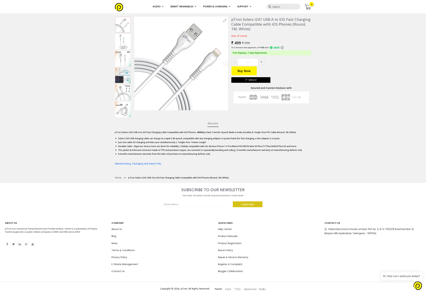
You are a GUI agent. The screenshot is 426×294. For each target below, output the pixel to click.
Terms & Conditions (123, 250)
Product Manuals (227, 236)
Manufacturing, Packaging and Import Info (138, 163)
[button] (234, 62)
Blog (113, 236)
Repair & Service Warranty (233, 257)
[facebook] (7, 243)
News (114, 243)
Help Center (225, 229)
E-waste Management (124, 264)
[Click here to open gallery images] (225, 21)
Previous (137, 64)
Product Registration (230, 243)
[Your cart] (307, 6)
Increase (261, 62)
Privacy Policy (119, 257)
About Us (116, 229)
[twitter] (13, 243)
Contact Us (118, 271)
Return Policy (225, 250)
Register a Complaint (230, 264)
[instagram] (26, 243)
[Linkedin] (20, 243)
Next (225, 64)
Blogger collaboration (230, 271)
